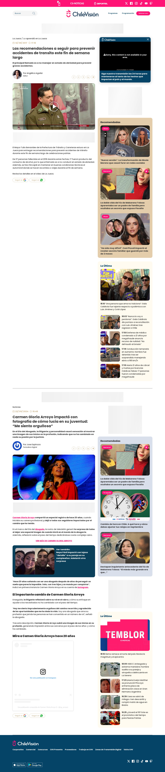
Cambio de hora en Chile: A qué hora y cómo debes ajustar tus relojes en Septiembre (123, 525)
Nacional (107, 171)
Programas (113, 13)
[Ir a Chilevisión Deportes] (101, 3)
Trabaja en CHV (86, 749)
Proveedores (70, 749)
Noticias (17, 407)
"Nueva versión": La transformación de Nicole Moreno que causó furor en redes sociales (124, 161)
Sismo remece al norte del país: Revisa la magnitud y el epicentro (122, 655)
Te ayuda (107, 493)
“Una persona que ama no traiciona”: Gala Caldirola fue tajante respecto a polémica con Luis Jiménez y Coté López (123, 306)
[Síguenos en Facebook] (131, 3)
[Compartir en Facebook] (74, 77)
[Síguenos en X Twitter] (126, 3)
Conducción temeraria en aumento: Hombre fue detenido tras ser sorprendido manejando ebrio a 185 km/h (135, 355)
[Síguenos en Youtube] (146, 3)
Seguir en (19, 180)
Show (105, 129)
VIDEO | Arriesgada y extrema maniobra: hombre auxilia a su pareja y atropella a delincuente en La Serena (135, 670)
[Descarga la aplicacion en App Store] (35, 765)
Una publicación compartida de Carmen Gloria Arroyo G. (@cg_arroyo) (43, 707)
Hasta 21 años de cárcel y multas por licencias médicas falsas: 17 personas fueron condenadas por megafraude (136, 371)
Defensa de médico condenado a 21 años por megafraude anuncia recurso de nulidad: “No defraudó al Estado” (134, 338)
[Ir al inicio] (82, 13)
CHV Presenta (56, 749)
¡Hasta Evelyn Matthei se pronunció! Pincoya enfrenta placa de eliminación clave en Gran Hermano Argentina (135, 686)
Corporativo (18, 749)
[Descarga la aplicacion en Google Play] (19, 765)
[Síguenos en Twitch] (151, 3)
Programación (128, 13)
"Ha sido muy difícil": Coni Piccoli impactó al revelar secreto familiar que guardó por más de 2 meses (124, 251)
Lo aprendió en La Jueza (35, 38)
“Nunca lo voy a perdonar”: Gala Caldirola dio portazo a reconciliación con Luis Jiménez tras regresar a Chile (135, 322)
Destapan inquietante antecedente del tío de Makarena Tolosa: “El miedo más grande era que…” (124, 569)
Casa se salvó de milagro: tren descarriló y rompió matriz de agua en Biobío (134, 700)
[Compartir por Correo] (93, 77)
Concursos (43, 749)
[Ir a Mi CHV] (58, 3)
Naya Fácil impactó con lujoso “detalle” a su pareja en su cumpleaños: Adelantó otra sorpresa (72, 557)
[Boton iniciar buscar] (34, 13)
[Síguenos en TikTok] (141, 3)
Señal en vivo (143, 13)
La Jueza (17, 38)
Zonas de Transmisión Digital (108, 749)
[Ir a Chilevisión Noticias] (77, 3)
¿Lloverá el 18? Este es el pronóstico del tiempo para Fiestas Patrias (135, 715)
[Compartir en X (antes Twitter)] (83, 77)
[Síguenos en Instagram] (136, 3)
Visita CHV (128, 749)
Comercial (30, 749)
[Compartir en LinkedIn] (88, 77)
